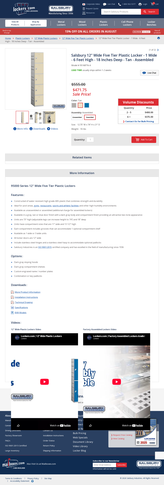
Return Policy (49, 445)
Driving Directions (13, 430)
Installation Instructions (26, 297)
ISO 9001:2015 (45, 247)
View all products (157, 31)
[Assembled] (90, 117)
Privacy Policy (33, 478)
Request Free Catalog (122, 435)
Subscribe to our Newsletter (106, 461)
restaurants (46, 205)
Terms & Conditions (13, 478)
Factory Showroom (13, 435)
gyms (36, 205)
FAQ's (7, 440)
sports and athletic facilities (66, 205)
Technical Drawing (24, 302)
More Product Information (27, 292)
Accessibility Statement (20, 481)
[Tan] (80, 105)
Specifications (21, 307)
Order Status (49, 440)
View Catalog (118, 438)
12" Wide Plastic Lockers (45, 38)
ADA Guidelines (81, 415)
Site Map (48, 478)
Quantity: (79, 139)
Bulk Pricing (79, 433)
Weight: (75, 129)
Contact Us (48, 430)
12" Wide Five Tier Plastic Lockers (78, 38)
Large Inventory (12, 450)
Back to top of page (7, 31)
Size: (73, 124)
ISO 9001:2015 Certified (16, 445)
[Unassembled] (77, 117)
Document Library (83, 441)
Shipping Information (52, 450)
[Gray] (73, 105)
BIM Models (20, 312)
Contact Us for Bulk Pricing (139, 121)
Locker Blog (79, 450)
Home (8, 38)
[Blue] (86, 105)
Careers (8, 425)
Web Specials (80, 437)
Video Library (80, 446)
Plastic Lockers (23, 38)
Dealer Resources (82, 428)
